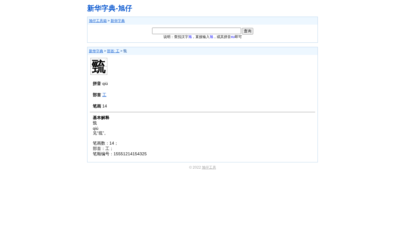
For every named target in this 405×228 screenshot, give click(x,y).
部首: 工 (113, 51)
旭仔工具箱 (98, 21)
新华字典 (118, 21)
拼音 (97, 83)
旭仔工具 (209, 167)
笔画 (97, 106)
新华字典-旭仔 (109, 8)
